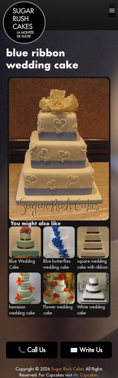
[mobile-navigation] (112, 10)
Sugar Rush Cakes (67, 369)
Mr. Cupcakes (85, 375)
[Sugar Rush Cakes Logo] (24, 23)
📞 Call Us (32, 350)
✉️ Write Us (86, 350)
